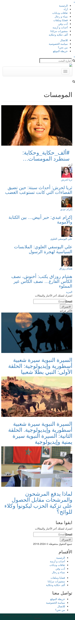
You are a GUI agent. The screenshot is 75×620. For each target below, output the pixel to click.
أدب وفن (63, 23)
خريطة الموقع (60, 51)
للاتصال (64, 40)
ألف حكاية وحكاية (58, 34)
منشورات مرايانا (59, 31)
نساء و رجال (61, 16)
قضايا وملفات (60, 20)
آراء (66, 9)
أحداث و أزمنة (60, 27)
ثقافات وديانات (60, 13)
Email (69, 301)
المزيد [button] (69, 292)
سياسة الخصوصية (58, 44)
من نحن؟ (63, 47)
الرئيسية (63, 5)
